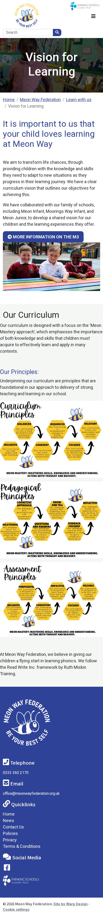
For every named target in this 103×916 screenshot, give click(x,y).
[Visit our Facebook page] (7, 868)
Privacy (10, 839)
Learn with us (79, 99)
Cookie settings (16, 909)
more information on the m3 (45, 236)
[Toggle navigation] (93, 15)
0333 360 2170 (16, 772)
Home (9, 99)
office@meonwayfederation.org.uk (31, 793)
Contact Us (13, 826)
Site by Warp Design (70, 904)
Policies (10, 833)
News (8, 820)
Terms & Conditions (21, 846)
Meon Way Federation (40, 99)
